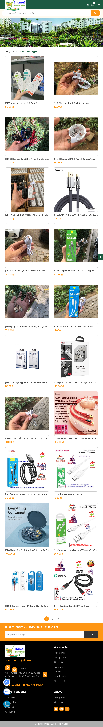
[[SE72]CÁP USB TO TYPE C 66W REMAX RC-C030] (76, 413)
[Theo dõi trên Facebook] (67, 709)
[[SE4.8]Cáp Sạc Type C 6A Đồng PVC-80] (27, 245)
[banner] (51, 32)
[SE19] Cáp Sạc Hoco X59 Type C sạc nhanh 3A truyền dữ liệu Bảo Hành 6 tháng (76, 606)
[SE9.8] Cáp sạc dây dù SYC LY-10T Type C (74, 271)
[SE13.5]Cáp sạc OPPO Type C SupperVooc (74, 159)
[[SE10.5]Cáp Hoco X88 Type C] (76, 469)
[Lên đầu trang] (98, 722)
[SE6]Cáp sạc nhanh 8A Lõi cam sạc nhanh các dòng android (76, 103)
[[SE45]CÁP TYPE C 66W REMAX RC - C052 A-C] (76, 189)
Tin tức (57, 671)
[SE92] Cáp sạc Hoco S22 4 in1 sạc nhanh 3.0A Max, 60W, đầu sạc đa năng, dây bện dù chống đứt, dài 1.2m (76, 382)
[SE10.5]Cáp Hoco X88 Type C (68, 494)
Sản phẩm (59, 662)
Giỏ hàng (10, 712)
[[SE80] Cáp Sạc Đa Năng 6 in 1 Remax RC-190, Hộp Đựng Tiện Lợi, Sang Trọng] (27, 525)
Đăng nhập (11, 702)
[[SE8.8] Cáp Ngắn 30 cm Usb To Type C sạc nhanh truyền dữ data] (27, 413)
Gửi (91, 634)
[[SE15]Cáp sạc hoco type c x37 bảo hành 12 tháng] (76, 525)
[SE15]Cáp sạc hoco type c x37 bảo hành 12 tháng (76, 550)
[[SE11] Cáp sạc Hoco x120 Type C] (27, 78)
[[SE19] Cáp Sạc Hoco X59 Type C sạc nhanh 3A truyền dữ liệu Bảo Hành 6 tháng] (76, 581)
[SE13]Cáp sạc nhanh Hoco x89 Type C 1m (26, 494)
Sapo (66, 724)
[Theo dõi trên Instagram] (61, 709)
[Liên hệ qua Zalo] (6, 691)
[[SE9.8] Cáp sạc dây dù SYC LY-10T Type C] (76, 245)
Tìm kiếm (10, 697)
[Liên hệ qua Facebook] (6, 682)
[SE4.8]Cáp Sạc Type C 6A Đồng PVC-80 (25, 271)
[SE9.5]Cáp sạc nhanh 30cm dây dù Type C (26, 326)
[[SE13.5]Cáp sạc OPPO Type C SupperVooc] (76, 134)
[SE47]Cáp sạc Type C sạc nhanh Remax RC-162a (27, 382)
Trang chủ (59, 653)
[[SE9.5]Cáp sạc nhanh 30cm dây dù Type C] (27, 301)
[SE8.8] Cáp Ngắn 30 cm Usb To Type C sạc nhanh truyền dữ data (27, 438)
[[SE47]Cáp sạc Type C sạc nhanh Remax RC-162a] (27, 357)
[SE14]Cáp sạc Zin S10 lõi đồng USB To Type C (27, 215)
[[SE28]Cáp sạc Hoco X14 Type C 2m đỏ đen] (27, 581)
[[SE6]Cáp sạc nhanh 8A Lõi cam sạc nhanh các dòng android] (76, 78)
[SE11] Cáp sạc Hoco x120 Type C (21, 103)
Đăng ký (9, 707)
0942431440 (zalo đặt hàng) (25, 685)
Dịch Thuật (60, 681)
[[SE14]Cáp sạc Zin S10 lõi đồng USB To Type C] (27, 189)
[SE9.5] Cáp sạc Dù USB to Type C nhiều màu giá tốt (27, 159)
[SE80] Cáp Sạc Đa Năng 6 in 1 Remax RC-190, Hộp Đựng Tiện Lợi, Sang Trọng (27, 550)
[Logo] (15, 4)
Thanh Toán (60, 676)
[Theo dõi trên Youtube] (56, 709)
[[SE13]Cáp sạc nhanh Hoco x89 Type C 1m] (27, 469)
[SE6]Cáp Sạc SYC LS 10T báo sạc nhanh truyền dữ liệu (76, 326)
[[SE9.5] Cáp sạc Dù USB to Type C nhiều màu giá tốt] (27, 134)
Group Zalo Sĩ (61, 657)
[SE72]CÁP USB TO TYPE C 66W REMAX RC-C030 (76, 438)
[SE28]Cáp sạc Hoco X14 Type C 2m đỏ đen (26, 606)
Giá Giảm (58, 667)
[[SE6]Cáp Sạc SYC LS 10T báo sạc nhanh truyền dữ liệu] (76, 301)
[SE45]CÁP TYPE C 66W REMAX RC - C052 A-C (76, 215)
